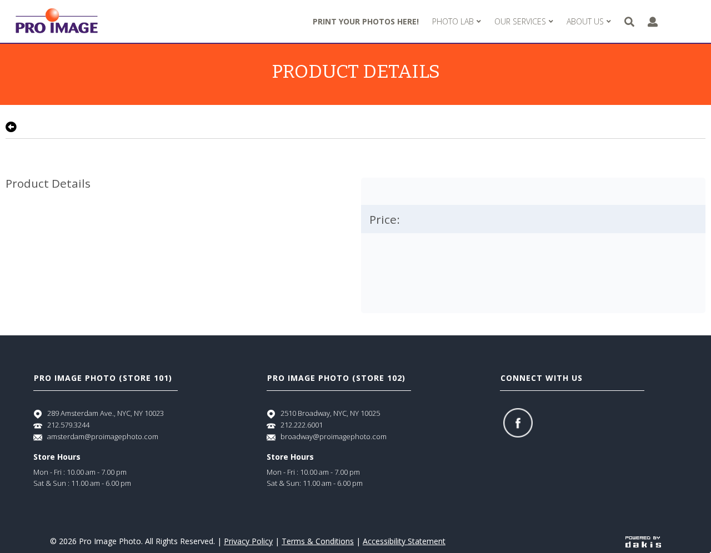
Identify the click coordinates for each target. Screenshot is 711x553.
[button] (456, 21)
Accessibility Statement (404, 541)
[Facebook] (518, 423)
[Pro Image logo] (56, 21)
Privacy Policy (248, 541)
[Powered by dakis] (643, 541)
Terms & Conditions (318, 541)
